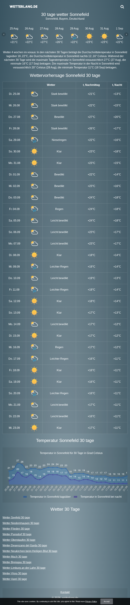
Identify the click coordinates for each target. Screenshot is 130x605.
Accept (107, 601)
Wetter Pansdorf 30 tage (17, 534)
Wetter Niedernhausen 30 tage (21, 523)
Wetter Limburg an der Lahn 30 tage (24, 567)
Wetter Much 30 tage (15, 556)
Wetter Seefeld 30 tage (16, 517)
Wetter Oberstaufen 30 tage (19, 539)
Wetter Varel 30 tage (15, 579)
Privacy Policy (91, 601)
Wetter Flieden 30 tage (16, 528)
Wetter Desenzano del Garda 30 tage (25, 545)
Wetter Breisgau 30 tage (17, 562)
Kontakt (65, 592)
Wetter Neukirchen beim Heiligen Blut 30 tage (30, 551)
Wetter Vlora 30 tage (15, 573)
